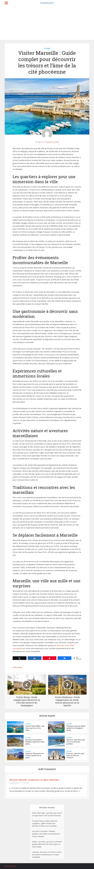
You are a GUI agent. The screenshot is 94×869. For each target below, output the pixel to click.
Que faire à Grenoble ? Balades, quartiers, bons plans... (34, 742)
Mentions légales (11, 866)
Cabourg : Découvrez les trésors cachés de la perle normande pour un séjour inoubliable (47, 854)
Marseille (18, 667)
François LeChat (52, 142)
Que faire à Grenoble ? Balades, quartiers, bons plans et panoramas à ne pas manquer (46, 833)
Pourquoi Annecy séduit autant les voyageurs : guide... (76, 728)
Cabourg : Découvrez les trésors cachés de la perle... (34, 755)
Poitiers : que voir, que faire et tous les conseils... (75, 755)
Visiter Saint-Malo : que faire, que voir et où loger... (34, 728)
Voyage (47, 48)
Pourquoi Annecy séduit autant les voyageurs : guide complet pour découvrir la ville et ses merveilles (44, 823)
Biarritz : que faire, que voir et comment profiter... (75, 742)
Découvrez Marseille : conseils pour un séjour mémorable (34, 780)
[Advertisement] (47, 23)
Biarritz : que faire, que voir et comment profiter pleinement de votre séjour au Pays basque (47, 844)
